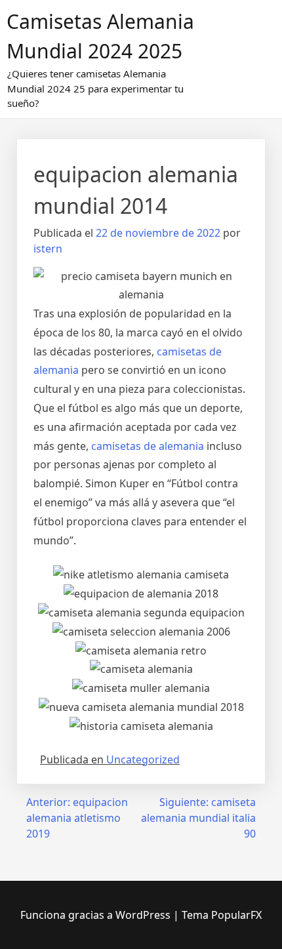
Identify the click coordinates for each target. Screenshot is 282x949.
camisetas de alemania (147, 446)
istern (47, 248)
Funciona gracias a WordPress (96, 915)
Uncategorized (143, 759)
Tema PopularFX (222, 915)
